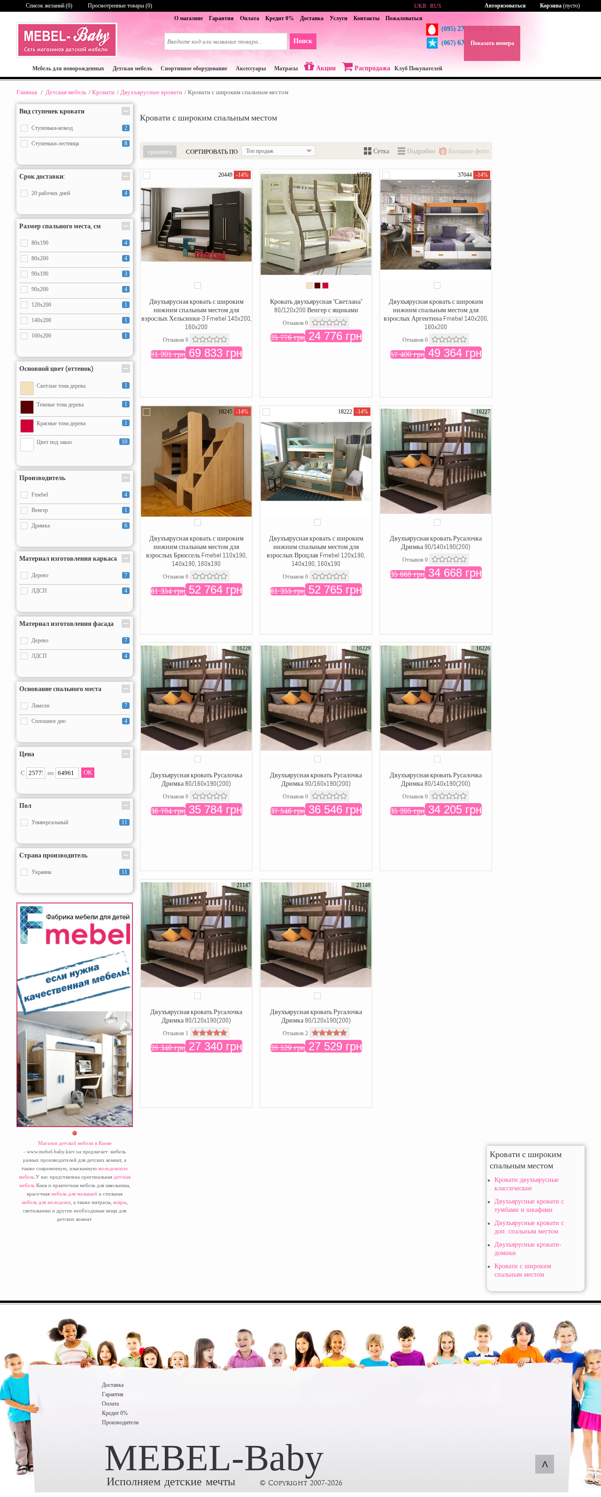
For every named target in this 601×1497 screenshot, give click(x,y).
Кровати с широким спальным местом (522, 1270)
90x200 (39, 289)
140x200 (41, 320)
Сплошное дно (48, 721)
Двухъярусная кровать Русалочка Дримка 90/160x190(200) (316, 779)
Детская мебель (66, 92)
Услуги (338, 18)
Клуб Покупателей (418, 68)
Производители (120, 1422)
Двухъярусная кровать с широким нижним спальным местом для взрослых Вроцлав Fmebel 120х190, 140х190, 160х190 (316, 551)
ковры (119, 1202)
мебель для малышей (74, 1193)
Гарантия (221, 18)
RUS (435, 6)
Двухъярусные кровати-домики (528, 1248)
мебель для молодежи (46, 1202)
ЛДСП (39, 590)
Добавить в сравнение (146, 175)
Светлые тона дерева (61, 386)
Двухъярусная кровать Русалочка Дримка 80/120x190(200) (196, 1016)
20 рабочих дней (50, 193)
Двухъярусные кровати (151, 92)
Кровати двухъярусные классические (526, 1184)
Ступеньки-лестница (55, 143)
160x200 (41, 335)
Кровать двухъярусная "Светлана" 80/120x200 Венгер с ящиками (316, 305)
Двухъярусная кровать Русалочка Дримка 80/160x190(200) (196, 779)
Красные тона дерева (61, 423)
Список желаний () (49, 5)
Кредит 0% (279, 18)
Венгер (39, 510)
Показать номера (492, 43)
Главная (26, 92)
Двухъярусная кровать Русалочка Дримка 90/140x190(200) (436, 542)
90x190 (39, 274)
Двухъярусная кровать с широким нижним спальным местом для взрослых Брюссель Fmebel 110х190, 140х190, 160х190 (196, 551)
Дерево (39, 575)
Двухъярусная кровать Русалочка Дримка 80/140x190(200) (436, 779)
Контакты (366, 18)
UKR (420, 6)
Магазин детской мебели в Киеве (75, 1143)
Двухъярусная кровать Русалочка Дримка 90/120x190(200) (316, 1016)
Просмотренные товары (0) (120, 5)
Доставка (312, 18)
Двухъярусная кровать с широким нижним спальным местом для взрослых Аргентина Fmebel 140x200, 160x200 (436, 314)
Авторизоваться (505, 5)
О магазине (188, 18)
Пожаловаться (404, 18)
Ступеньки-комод (52, 128)
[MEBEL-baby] (66, 56)
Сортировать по (212, 151)
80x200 (39, 258)
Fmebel (39, 494)
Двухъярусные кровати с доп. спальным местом (529, 1227)
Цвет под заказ (54, 442)
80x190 (39, 243)
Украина (41, 872)
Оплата (249, 18)
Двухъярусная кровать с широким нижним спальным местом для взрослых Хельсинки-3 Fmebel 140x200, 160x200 (196, 314)
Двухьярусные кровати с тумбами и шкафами (529, 1205)
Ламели (40, 705)
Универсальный (49, 822)
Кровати (103, 92)
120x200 (41, 304)
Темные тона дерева (60, 404)
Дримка (40, 525)
